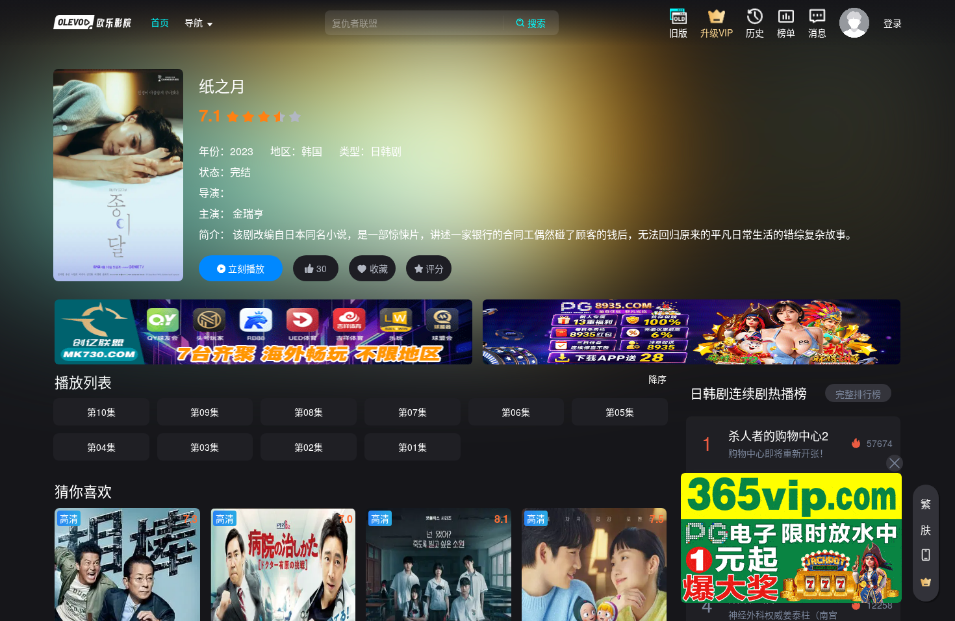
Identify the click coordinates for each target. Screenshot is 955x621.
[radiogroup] (263, 116)
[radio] (234, 116)
